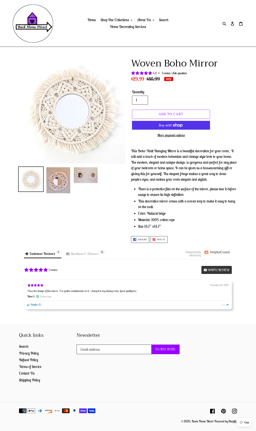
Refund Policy (28, 359)
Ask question (179, 73)
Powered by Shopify (225, 421)
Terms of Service (30, 366)
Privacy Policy (29, 353)
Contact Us (27, 373)
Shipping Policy (29, 380)
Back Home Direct (202, 421)
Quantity (138, 91)
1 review (166, 73)
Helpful (34, 304)
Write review (218, 270)
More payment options (171, 135)
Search (23, 346)
